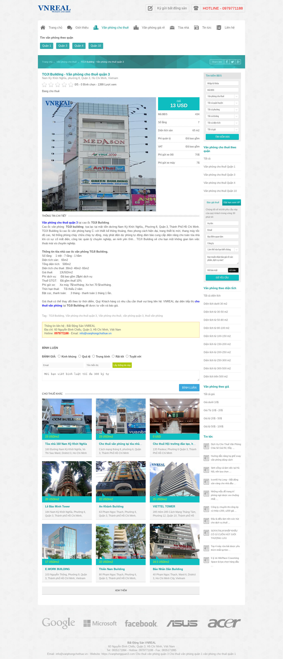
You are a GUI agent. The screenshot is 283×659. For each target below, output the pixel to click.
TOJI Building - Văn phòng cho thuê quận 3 (76, 74)
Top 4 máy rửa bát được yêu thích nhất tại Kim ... (225, 548)
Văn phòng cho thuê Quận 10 (220, 191)
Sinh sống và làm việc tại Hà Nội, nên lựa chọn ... (225, 470)
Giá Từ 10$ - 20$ (213, 410)
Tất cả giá (209, 394)
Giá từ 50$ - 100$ (213, 426)
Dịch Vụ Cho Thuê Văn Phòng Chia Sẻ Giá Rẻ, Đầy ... (226, 446)
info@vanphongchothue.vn (95, 333)
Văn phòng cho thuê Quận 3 (219, 174)
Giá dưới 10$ (211, 402)
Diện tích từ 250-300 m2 (217, 360)
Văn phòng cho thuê (110, 315)
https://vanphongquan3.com (118, 653)
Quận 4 (79, 45)
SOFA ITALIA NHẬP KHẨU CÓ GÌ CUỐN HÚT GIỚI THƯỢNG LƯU (224, 534)
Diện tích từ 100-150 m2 (217, 336)
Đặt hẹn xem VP (232, 202)
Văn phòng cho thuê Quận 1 (219, 166)
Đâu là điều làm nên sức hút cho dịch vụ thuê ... (225, 521)
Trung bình (103, 356)
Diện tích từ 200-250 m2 (217, 352)
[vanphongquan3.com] (54, 8)
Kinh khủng (69, 356)
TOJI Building (56, 315)
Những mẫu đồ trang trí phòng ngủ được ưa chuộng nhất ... (225, 495)
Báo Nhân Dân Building (168, 569)
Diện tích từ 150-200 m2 (217, 344)
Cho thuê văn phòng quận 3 (152, 653)
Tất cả (207, 158)
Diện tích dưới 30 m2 (215, 303)
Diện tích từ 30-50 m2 (216, 311)
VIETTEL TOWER (164, 506)
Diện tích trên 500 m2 (216, 376)
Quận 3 (62, 45)
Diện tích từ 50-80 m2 (216, 320)
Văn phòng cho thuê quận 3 (81, 315)
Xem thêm (121, 590)
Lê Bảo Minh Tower (57, 506)
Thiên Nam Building (112, 569)
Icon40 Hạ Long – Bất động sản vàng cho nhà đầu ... (224, 481)
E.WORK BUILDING (57, 569)
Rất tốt (120, 356)
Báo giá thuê (213, 202)
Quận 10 (96, 45)
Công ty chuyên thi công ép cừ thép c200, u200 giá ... (224, 509)
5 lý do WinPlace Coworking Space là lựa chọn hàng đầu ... (225, 562)
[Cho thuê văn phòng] (58, 623)
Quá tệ (86, 356)
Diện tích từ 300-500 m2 (217, 368)
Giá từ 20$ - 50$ (213, 418)
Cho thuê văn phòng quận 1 (185, 653)
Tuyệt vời (135, 356)
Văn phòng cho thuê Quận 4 (219, 182)
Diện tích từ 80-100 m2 (216, 328)
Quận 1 (46, 45)
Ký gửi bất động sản (172, 8)
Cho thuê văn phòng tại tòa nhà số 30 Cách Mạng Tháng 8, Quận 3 (141, 443)
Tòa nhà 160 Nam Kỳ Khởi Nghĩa (66, 443)
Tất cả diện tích (212, 295)
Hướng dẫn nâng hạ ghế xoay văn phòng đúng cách (226, 458)
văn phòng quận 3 (133, 315)
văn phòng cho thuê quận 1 (219, 653)
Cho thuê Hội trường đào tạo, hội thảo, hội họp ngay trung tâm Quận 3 (198, 443)
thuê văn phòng (154, 315)
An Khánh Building (111, 506)
